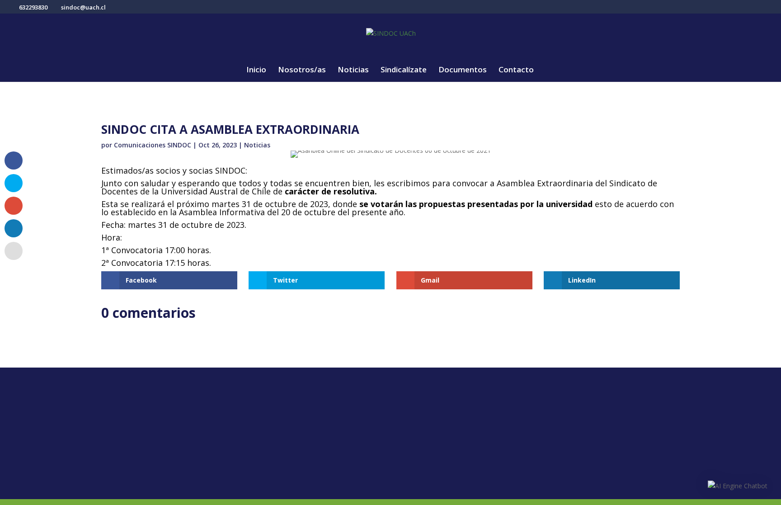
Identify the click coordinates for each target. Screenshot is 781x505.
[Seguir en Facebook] (130, 416)
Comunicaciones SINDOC (152, 145)
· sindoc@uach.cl (288, 456)
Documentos (462, 70)
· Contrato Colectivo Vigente (583, 441)
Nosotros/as (302, 70)
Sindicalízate (404, 70)
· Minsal (411, 456)
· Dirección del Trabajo (436, 412)
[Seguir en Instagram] (167, 416)
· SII (404, 441)
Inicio (256, 70)
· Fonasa (412, 427)
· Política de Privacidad (573, 412)
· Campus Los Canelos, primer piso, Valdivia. (320, 418)
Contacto (516, 70)
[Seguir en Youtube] (185, 416)
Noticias (353, 70)
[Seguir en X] (148, 416)
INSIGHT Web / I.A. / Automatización (534, 488)
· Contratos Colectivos (573, 456)
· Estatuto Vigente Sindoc (578, 427)
